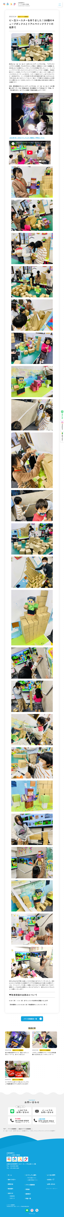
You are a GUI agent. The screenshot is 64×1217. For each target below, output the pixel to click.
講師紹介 (28, 1194)
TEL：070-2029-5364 (12, 1168)
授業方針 (10, 1184)
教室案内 (10, 1188)
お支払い (49, 1179)
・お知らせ (11, 1198)
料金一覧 (28, 1198)
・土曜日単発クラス (32, 1180)
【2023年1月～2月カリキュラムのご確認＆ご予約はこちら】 (27, 138)
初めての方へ (12, 1179)
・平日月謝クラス (31, 1178)
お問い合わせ (51, 1184)
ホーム (10, 1175)
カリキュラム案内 (31, 1175)
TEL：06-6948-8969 (12, 1166)
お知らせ (10, 1193)
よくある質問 (51, 1175)
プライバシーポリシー (52, 1188)
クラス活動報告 (30, 1184)
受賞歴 (28, 1189)
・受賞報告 (11, 1196)
